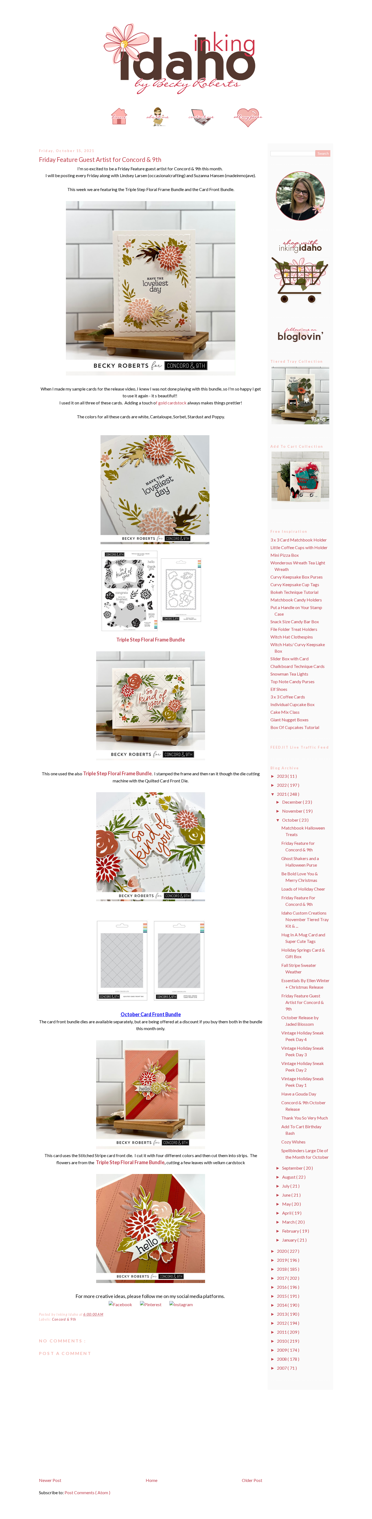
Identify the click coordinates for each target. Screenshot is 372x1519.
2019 (282, 1260)
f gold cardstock (171, 402)
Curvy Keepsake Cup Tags (294, 584)
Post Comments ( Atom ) (87, 1492)
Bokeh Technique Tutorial (294, 592)
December (292, 801)
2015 (282, 1296)
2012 (282, 1323)
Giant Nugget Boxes (289, 719)
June (286, 1194)
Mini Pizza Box (284, 555)
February (291, 1230)
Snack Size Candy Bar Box (294, 621)
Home (151, 1480)
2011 (282, 1332)
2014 (282, 1305)
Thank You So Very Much (304, 1117)
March (288, 1221)
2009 (282, 1349)
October (290, 819)
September (293, 1167)
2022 (282, 785)
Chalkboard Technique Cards (297, 666)
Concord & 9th (64, 1319)
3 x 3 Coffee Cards (287, 696)
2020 (282, 1251)
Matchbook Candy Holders (296, 599)
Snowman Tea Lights (289, 673)
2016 (282, 1287)
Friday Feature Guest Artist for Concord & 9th (100, 159)
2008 (282, 1358)
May (287, 1203)
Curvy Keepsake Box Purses (296, 576)
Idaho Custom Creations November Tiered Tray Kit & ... (305, 919)
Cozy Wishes (293, 1141)
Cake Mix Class (285, 712)
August (289, 1176)
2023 (282, 776)
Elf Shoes (278, 689)
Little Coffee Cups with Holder (299, 547)
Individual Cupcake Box (292, 704)
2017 (282, 1278)
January (289, 1239)
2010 (282, 1341)
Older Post (252, 1480)
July (286, 1185)
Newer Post (50, 1480)
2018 (282, 1269)
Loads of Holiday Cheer (303, 888)
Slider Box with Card (289, 658)
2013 (282, 1314)
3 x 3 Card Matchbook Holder (298, 539)
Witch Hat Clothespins (291, 636)
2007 (282, 1367)
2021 (282, 794)
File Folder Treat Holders (293, 629)
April (287, 1212)
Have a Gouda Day (298, 1093)
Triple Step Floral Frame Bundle (150, 640)
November (292, 810)
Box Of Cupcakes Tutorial (294, 727)
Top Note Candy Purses (292, 681)
